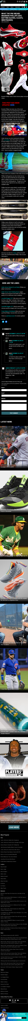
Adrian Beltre (3, 878)
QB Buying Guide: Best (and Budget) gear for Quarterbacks (13, 960)
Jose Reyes (7, 140)
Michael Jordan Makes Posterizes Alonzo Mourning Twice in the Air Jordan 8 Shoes (13, 928)
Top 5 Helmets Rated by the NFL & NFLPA (9, 935)
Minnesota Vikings (4, 972)
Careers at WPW (4, 1005)
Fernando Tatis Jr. (23, 9)
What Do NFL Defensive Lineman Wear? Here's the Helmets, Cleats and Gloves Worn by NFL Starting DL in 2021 (13, 954)
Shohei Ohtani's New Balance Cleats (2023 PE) (10, 852)
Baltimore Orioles (4, 991)
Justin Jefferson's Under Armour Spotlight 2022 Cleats (12, 842)
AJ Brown (3, 883)
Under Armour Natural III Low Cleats (10, 287)
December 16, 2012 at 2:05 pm (17, 333)
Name (3, 387)
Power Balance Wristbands (8, 311)
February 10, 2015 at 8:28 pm (17, 368)
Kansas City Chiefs (5, 984)
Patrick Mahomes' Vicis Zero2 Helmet (9, 856)
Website (3, 398)
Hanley (14, 253)
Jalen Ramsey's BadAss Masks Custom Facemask (11, 847)
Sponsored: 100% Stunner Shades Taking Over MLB (11, 967)
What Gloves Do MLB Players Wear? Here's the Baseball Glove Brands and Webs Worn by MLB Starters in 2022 (14, 938)
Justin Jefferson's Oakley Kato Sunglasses (10, 840)
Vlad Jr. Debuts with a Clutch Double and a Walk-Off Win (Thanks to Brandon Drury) (13, 909)
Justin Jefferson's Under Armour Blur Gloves (10, 849)
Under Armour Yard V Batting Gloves (10, 292)
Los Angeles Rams (5, 977)
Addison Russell (4, 876)
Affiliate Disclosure (5, 1007)
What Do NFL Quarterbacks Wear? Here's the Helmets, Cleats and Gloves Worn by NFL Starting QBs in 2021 (14, 946)
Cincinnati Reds (4, 979)
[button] (24, 1)
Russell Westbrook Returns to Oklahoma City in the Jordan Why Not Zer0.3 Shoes (13, 905)
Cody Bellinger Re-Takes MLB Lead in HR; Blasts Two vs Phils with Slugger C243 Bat (14, 913)
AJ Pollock (3, 885)
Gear (8, 7)
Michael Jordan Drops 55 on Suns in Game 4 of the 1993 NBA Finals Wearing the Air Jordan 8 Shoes (14, 925)
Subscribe (17, 7)
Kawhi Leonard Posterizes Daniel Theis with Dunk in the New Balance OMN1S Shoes (13, 917)
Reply (7, 338)
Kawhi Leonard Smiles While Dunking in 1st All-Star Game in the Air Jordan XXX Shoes (13, 898)
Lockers (3, 7)
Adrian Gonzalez (4, 881)
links (19, 10)
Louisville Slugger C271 (7, 306)
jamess (8, 368)
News (12, 7)
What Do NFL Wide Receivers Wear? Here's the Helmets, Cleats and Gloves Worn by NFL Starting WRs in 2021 (13, 964)
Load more (14, 827)
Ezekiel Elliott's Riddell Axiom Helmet (8, 861)
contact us (19, 1019)
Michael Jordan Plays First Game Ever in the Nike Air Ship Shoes (13, 894)
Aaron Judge (3, 869)
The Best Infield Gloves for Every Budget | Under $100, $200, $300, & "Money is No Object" (13, 957)
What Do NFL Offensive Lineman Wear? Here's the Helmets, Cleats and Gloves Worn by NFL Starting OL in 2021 (13, 942)
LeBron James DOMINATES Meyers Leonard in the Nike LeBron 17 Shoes (12, 921)
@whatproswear (11, 316)
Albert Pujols (3, 888)
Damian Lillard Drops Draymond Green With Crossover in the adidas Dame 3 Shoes (13, 902)
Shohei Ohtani (13, 9)
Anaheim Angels (4, 974)
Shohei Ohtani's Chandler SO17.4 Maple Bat (10, 845)
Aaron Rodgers (4, 871)
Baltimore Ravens (4, 993)
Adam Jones (3, 874)
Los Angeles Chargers (5, 986)
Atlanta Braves (4, 989)
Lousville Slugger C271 (7, 298)
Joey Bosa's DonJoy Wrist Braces (8, 859)
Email (3, 393)
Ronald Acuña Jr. (4, 9)
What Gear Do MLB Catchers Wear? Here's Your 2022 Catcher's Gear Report (12, 950)
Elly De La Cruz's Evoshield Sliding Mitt (9, 854)
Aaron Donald (3, 866)
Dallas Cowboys (4, 981)
